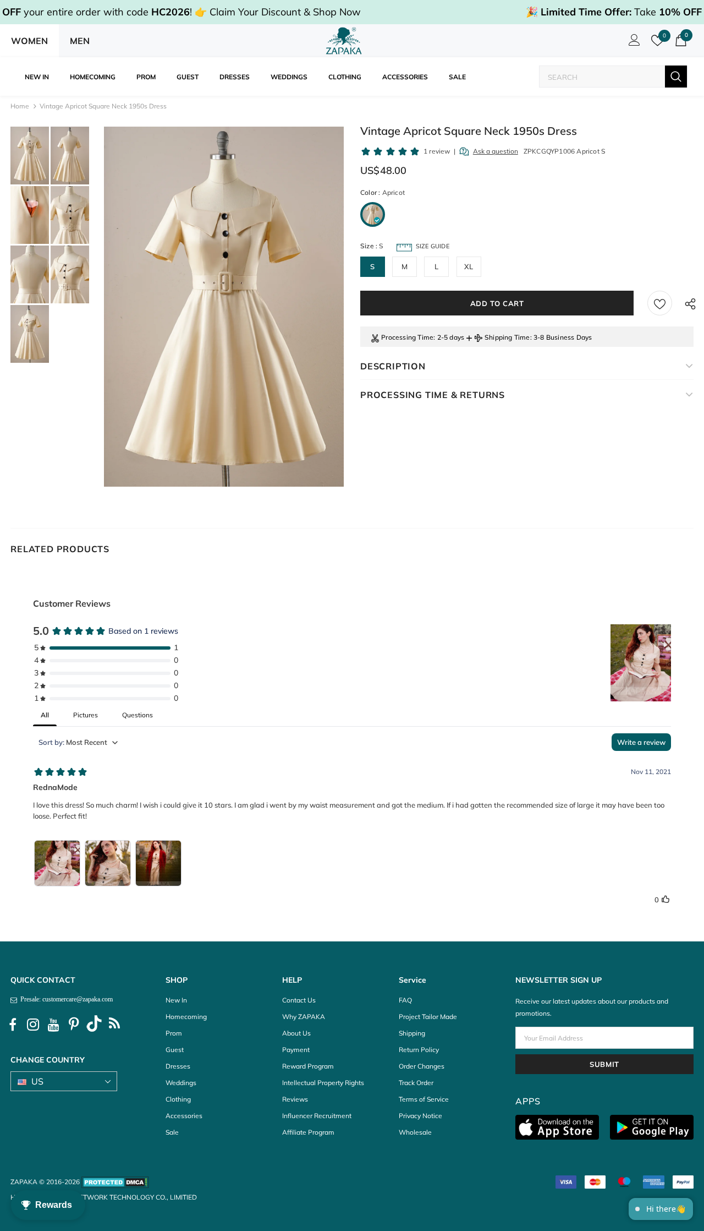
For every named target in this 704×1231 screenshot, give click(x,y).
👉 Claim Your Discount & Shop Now (278, 12)
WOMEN (29, 40)
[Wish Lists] (659, 303)
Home (19, 106)
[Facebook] (13, 1025)
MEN (80, 40)
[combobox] (602, 77)
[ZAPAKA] (344, 41)
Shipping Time (507, 337)
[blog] (114, 1025)
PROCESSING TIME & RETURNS (432, 394)
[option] (224, 307)
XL (468, 266)
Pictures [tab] (85, 715)
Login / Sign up (632, 43)
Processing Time (407, 337)
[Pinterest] (74, 1025)
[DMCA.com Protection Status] (115, 1182)
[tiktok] (94, 1025)
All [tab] (45, 715)
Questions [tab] (137, 715)
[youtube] (53, 1025)
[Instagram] (33, 1025)
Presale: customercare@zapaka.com (65, 999)
